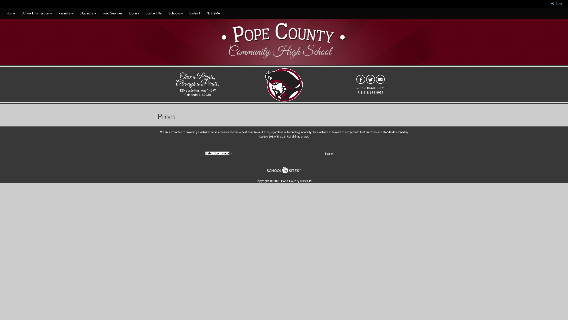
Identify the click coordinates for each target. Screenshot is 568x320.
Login (559, 3)
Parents (65, 13)
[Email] (380, 79)
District (194, 13)
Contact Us (154, 13)
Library (134, 13)
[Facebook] (361, 79)
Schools (174, 13)
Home (11, 13)
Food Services (113, 13)
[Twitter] (370, 79)
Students (87, 13)
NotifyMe (213, 13)
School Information (36, 13)
